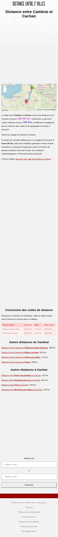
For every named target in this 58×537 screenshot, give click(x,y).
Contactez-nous (29, 517)
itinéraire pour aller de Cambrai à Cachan (33, 159)
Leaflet (38, 109)
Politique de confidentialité (29, 512)
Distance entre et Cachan (21, 375)
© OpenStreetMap (49, 109)
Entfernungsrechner (29, 526)
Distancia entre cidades (29, 522)
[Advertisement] (29, 50)
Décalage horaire (29, 531)
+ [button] (5, 87)
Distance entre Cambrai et (24, 348)
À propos (29, 507)
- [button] (5, 90)
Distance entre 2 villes (20, 502)
